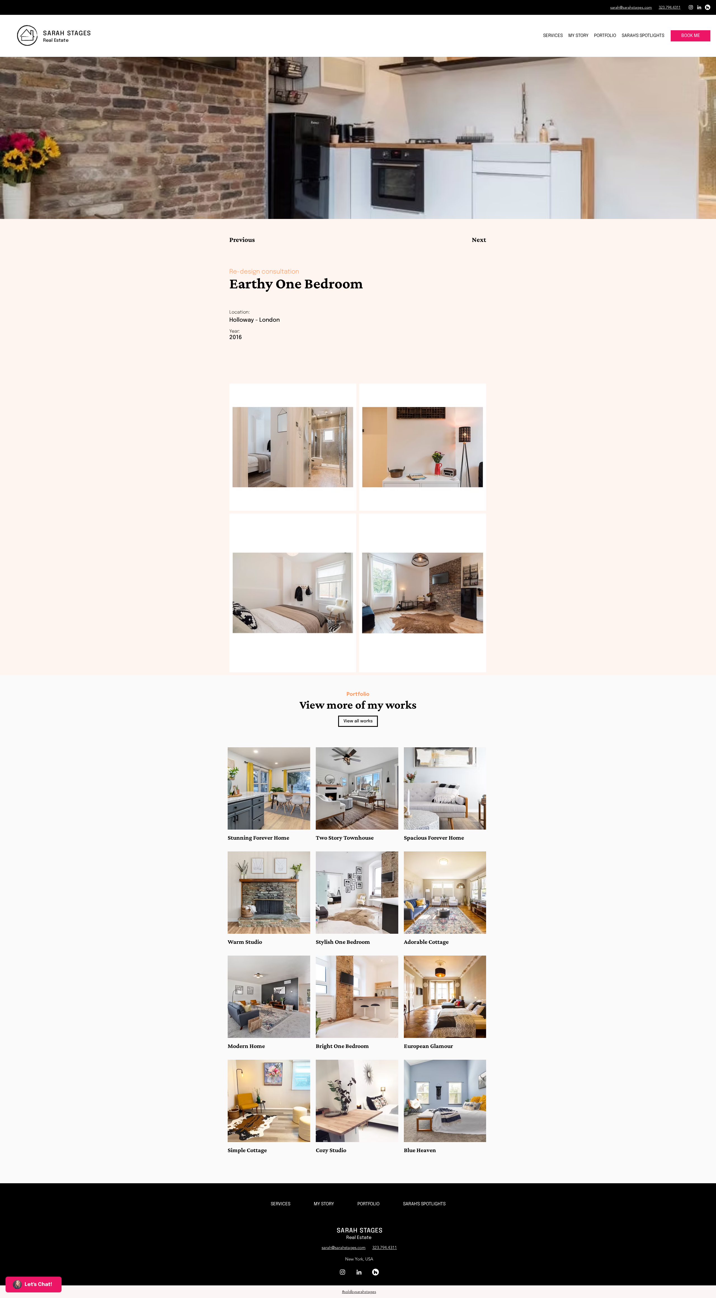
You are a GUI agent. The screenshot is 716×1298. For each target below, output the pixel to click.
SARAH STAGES (360, 1231)
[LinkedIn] (699, 7)
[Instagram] (691, 7)
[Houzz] (707, 7)
